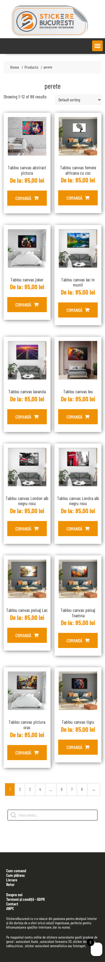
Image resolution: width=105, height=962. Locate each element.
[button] (97, 45)
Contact (12, 903)
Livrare (11, 879)
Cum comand (16, 870)
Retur (10, 884)
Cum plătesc (15, 875)
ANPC (10, 908)
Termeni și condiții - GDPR (25, 899)
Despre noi (14, 894)
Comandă (23, 198)
